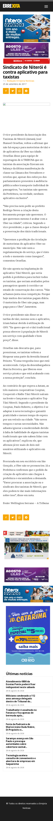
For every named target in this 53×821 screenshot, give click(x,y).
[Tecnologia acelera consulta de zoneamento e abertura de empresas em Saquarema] (44, 759)
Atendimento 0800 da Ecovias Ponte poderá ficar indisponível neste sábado (20, 684)
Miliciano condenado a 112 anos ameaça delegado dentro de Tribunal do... (20, 698)
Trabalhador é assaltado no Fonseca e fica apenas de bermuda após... (21, 712)
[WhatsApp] (19, 91)
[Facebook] (6, 91)
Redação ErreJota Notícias (20, 80)
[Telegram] (26, 91)
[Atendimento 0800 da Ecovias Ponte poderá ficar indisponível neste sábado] (44, 685)
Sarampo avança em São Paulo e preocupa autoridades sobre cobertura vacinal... (19, 743)
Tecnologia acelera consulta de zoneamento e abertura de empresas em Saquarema (21, 760)
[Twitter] (13, 91)
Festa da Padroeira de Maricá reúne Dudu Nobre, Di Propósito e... (20, 727)
